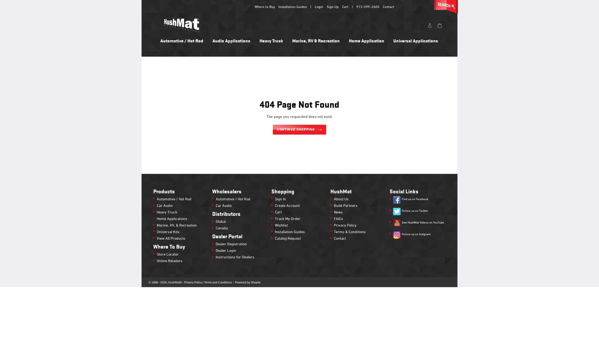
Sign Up (333, 7)
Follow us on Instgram (416, 234)
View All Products (171, 238)
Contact (388, 7)
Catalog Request (288, 238)
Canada (222, 228)
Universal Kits (168, 232)
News (338, 212)
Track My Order (287, 219)
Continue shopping (296, 130)
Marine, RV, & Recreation (177, 225)
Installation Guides (292, 7)
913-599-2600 (367, 7)
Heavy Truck (167, 212)
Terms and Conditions (218, 282)
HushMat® (175, 282)
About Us (341, 199)
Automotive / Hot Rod (174, 199)
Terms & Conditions (350, 232)
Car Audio (165, 206)
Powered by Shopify (247, 282)
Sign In (280, 199)
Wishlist (281, 225)
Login (319, 7)
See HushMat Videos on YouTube (423, 223)
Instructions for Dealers (235, 257)
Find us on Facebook (415, 199)
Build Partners (346, 206)
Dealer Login (226, 251)
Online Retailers (170, 261)
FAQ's (338, 219)
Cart (345, 7)
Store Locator (168, 254)
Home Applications (172, 219)
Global (221, 222)
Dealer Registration (231, 244)
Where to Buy (265, 7)
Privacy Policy (345, 225)
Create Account (287, 206)
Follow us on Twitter (415, 211)
